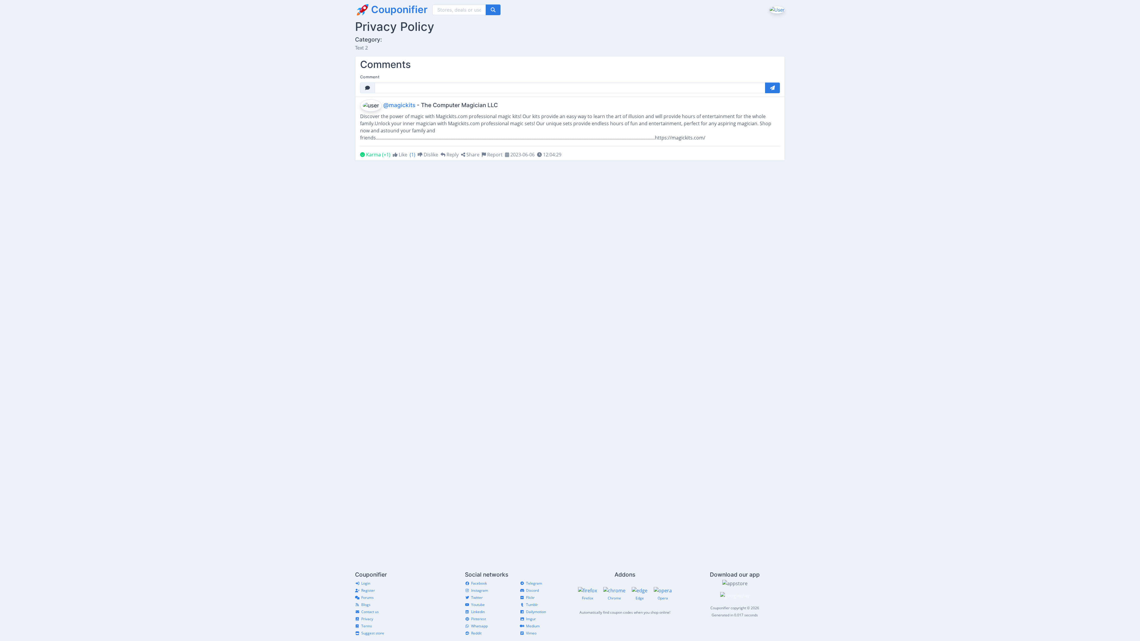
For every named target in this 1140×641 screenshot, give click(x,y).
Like (402, 154)
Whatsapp (479, 626)
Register (368, 590)
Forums (367, 597)
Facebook (479, 583)
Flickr (530, 597)
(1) (412, 154)
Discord (532, 590)
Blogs (365, 604)
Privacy (367, 618)
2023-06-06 (522, 154)
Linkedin (478, 611)
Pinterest (478, 618)
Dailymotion (536, 611)
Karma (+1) (377, 154)
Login (365, 583)
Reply (452, 154)
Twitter (477, 597)
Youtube (478, 604)
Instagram (479, 590)
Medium (533, 626)
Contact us (370, 611)
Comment (369, 76)
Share (472, 154)
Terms (366, 626)
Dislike (430, 154)
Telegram (534, 583)
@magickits (399, 104)
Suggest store (372, 633)
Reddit (476, 633)
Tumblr (532, 604)
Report (494, 154)
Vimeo (531, 633)
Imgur (531, 618)
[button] (776, 9)
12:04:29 (551, 154)
